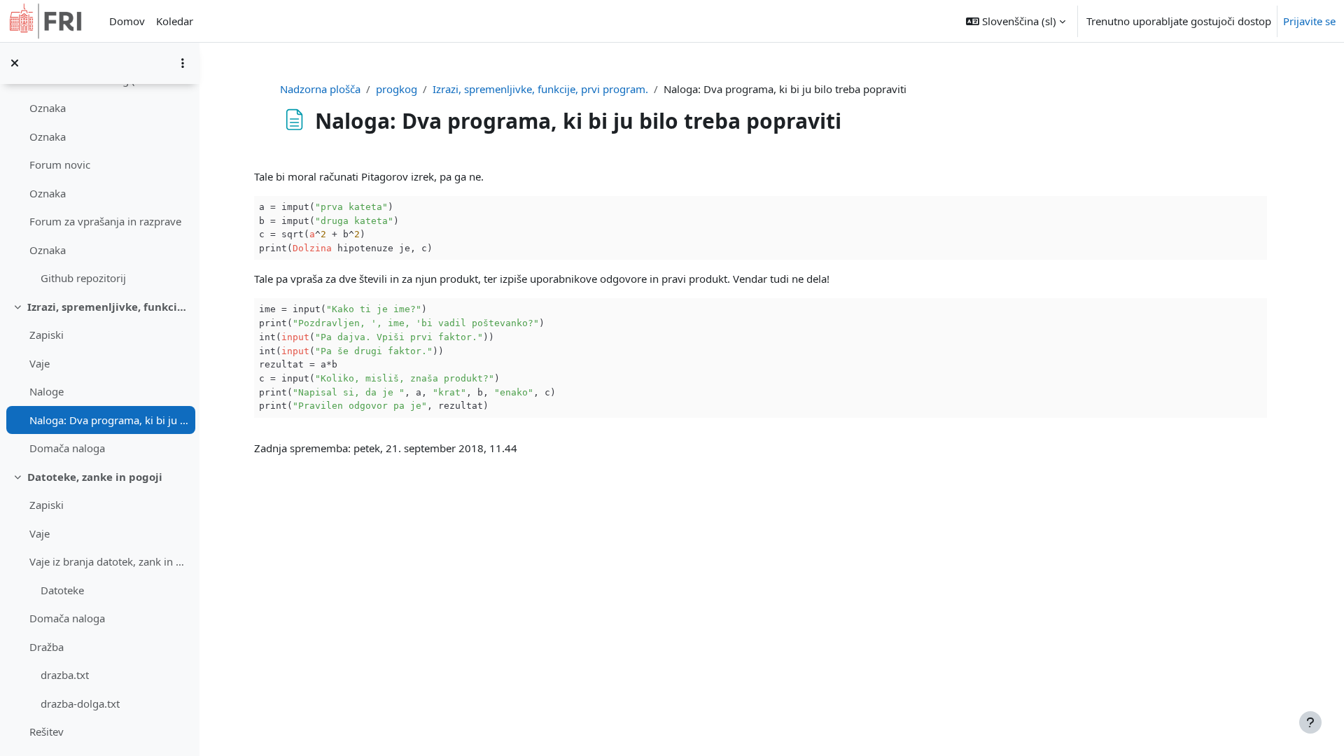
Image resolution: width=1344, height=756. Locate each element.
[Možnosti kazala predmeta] (183, 63)
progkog (396, 89)
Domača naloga (67, 448)
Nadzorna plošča (320, 89)
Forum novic (59, 165)
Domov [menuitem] (127, 21)
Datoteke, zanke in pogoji (94, 477)
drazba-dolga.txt (80, 703)
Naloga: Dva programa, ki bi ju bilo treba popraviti (108, 420)
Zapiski (46, 335)
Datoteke (62, 590)
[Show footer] (1310, 722)
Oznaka (47, 108)
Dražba (46, 647)
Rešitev (46, 731)
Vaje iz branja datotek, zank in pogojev (108, 561)
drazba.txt (65, 675)
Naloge (46, 391)
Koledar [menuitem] (174, 21)
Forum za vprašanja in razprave (105, 221)
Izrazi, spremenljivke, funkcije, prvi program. (108, 307)
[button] (1015, 21)
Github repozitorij (83, 278)
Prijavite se (1309, 21)
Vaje (39, 363)
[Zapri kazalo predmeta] (15, 63)
